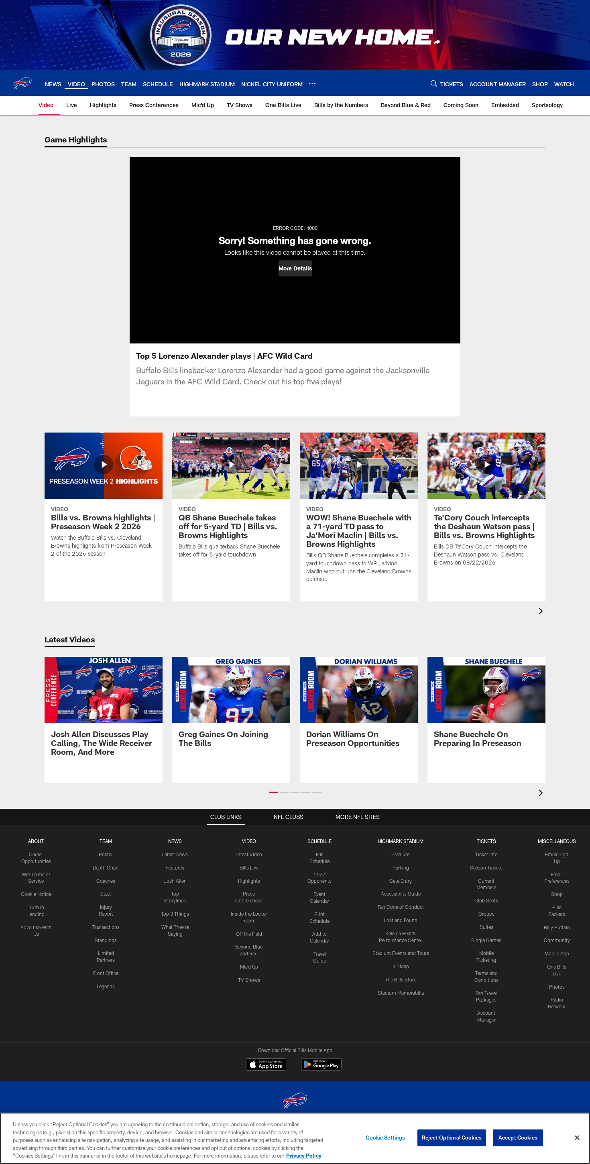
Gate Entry (400, 881)
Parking (401, 867)
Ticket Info (486, 854)
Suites (486, 927)
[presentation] (542, 612)
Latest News (175, 854)
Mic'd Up (249, 966)
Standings (106, 940)
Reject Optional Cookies (452, 1137)
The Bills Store (400, 979)
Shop (557, 894)
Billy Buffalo (557, 927)
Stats (106, 893)
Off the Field (249, 933)
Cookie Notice (36, 894)
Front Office (105, 973)
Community (557, 940)
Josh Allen (175, 881)
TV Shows (249, 980)
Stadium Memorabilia (401, 992)
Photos (557, 986)
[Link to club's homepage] (22, 83)
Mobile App (557, 953)
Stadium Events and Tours (400, 953)
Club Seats (486, 900)
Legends (106, 986)
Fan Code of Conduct (401, 907)
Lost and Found (400, 920)
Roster (106, 854)
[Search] (434, 83)
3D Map (401, 966)
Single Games (486, 940)
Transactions (106, 927)
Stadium (400, 854)
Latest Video (249, 854)
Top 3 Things (175, 913)
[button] (295, 268)
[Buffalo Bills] (295, 1101)
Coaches (105, 881)
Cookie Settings (385, 1137)
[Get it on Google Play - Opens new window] (321, 1068)
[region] (295, 1138)
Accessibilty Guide (401, 893)
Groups (486, 913)
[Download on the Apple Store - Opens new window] (266, 1065)
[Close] (577, 1138)
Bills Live (249, 867)
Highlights (249, 881)
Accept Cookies (517, 1137)
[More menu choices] (312, 83)
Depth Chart (106, 867)
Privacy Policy (303, 1155)
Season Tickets (486, 867)
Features (175, 867)
